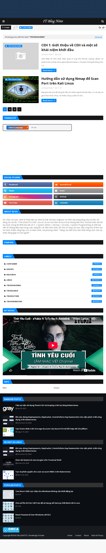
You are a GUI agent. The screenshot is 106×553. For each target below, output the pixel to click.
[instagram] (27, 196)
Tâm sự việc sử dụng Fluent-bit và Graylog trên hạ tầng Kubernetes (46, 405)
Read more (48, 70)
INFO (5, 388)
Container (50, 264)
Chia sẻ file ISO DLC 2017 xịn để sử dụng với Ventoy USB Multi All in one (47, 503)
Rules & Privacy (97, 535)
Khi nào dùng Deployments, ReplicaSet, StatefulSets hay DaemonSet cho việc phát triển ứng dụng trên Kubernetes (58, 418)
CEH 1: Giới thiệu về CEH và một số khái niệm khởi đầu (69, 47)
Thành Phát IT (48, 54)
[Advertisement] (53, 9)
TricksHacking (50, 285)
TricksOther (50, 296)
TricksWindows (50, 301)
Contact (78, 535)
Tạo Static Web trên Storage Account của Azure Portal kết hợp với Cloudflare (51, 428)
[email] (78, 190)
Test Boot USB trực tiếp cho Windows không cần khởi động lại (44, 491)
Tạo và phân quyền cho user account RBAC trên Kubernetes (43, 471)
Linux (50, 280)
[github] (78, 196)
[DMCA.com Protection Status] (11, 532)
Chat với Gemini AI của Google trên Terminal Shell (38, 460)
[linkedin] (78, 202)
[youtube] (27, 202)
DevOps (50, 269)
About (86, 535)
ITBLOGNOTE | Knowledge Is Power (30, 535)
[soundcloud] (78, 184)
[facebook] (27, 184)
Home (69, 535)
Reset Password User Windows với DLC (33, 514)
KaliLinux (50, 274)
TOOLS (56, 388)
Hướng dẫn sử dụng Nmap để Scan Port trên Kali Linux (70, 80)
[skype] (27, 190)
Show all (98, 37)
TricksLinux (50, 290)
